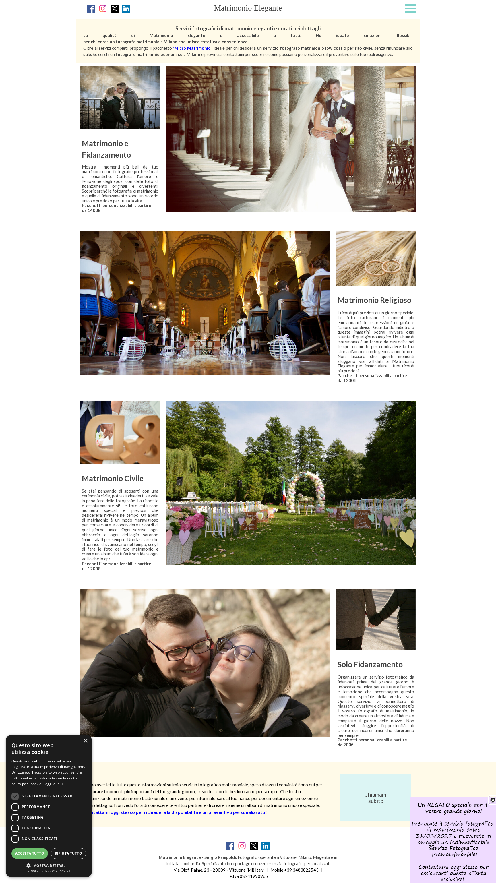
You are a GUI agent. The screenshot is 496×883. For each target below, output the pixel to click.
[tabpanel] (248, 41)
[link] (453, 840)
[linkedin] (126, 8)
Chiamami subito (376, 797)
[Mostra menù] (410, 8)
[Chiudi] (493, 800)
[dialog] (49, 806)
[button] (48, 865)
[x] (114, 8)
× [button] (85, 741)
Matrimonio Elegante (248, 8)
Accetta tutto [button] (29, 853)
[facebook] (91, 8)
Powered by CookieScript (49, 871)
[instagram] (102, 8)
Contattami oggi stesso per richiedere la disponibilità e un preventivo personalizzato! (176, 812)
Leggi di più (53, 783)
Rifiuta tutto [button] (68, 853)
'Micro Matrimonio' (192, 48)
